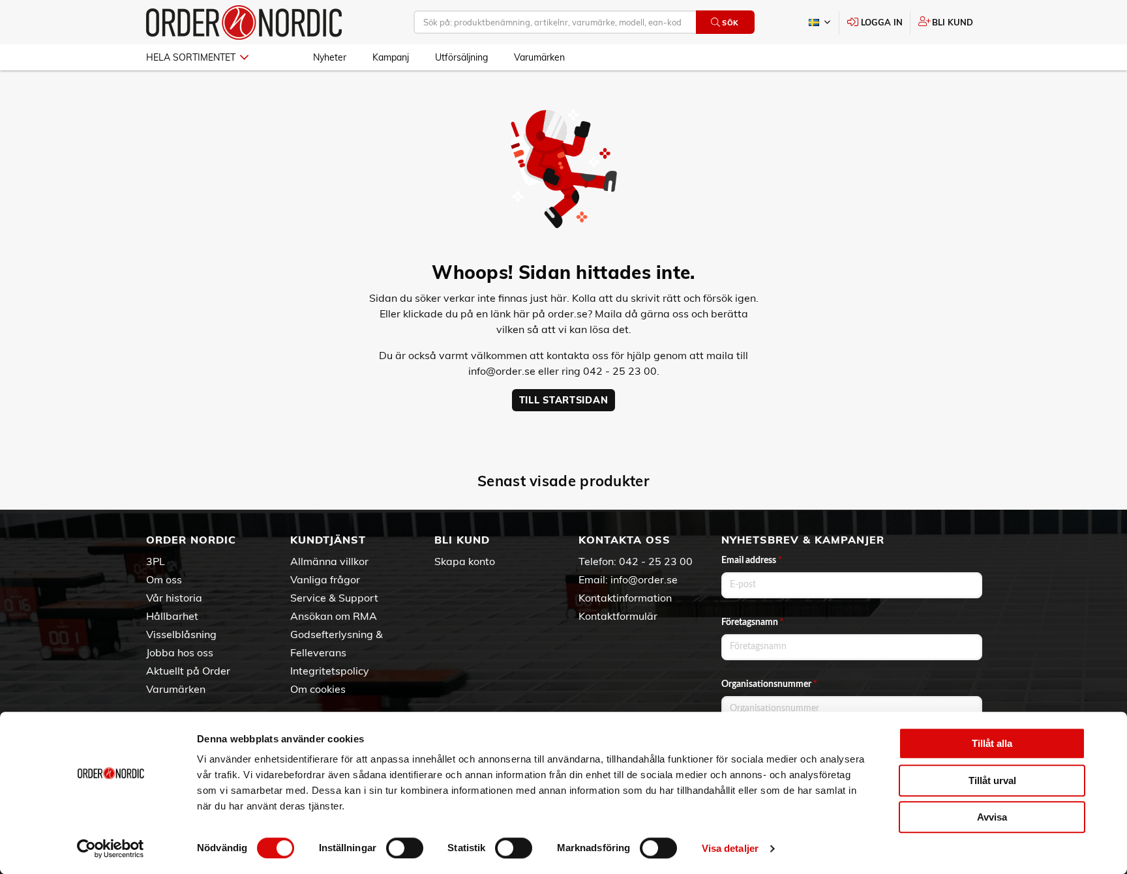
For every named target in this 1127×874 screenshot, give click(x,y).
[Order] (244, 22)
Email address (751, 560)
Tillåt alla (992, 743)
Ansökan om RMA (333, 615)
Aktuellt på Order (188, 670)
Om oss (164, 579)
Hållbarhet (172, 615)
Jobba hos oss (179, 652)
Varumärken (539, 57)
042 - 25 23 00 (656, 561)
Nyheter (329, 57)
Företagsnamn (752, 622)
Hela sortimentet (190, 57)
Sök (730, 22)
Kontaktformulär (618, 615)
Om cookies (318, 688)
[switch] (404, 848)
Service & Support (334, 597)
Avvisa (992, 817)
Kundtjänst (328, 539)
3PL (155, 561)
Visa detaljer (730, 848)
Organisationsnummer (769, 684)
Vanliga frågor (325, 579)
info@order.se (501, 370)
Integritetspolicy (329, 670)
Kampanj (390, 57)
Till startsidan (564, 400)
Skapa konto (464, 561)
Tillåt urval (992, 780)
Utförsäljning (461, 57)
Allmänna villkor (329, 561)
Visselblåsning (181, 634)
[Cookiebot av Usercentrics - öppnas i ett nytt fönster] (110, 848)
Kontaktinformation (625, 597)
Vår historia (174, 597)
